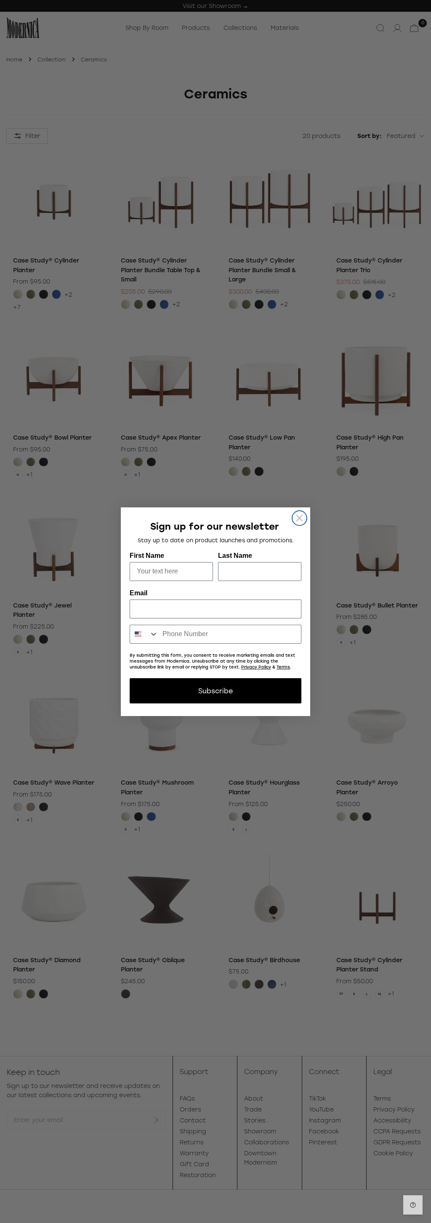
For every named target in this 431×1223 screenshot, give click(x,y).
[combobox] (144, 634)
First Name (147, 555)
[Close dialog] (299, 518)
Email (138, 593)
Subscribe (215, 690)
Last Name (235, 555)
